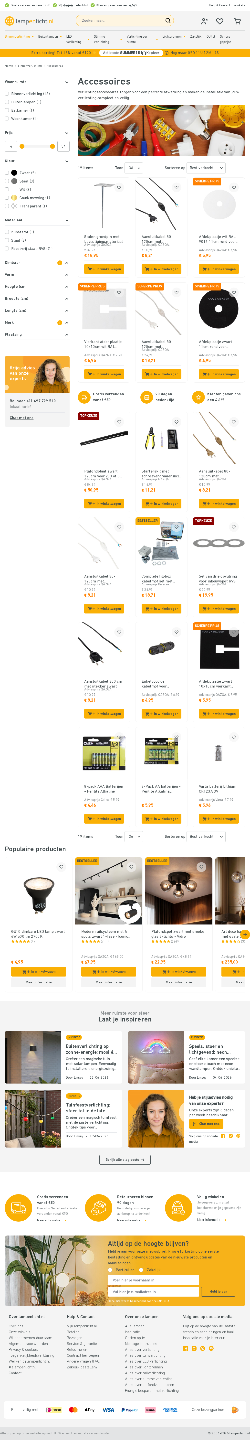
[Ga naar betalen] (245, 934)
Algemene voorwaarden (28, 1344)
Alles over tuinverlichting (145, 1356)
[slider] (22, 146)
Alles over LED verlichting (146, 1362)
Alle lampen (135, 1326)
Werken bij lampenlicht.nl (29, 1362)
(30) (244, 942)
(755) (105, 942)
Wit (25, 190)
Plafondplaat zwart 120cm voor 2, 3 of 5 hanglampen (102, 474)
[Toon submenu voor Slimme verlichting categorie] (121, 39)
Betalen (73, 1332)
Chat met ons (21, 418)
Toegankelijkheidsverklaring (31, 1356)
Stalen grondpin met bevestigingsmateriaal (103, 239)
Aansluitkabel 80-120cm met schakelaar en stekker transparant (161, 344)
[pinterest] (238, 1139)
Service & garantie (82, 1344)
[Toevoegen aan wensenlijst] (119, 187)
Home (9, 65)
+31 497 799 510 (41, 401)
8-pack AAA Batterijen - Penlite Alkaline (103, 789)
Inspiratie (132, 1332)
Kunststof (22, 232)
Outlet (211, 37)
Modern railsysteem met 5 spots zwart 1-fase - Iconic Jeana (104, 934)
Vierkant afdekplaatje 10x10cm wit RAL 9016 (103, 344)
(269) (175, 942)
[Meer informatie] (166, 53)
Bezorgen (74, 1338)
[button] (125, 53)
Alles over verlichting (142, 1350)
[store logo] (29, 21)
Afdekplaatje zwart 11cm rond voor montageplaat (215, 344)
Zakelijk (196, 37)
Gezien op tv (135, 1338)
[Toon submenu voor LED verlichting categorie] (88, 39)
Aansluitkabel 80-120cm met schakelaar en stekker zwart (161, 239)
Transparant (33, 206)
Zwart (28, 173)
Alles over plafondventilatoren (149, 1385)
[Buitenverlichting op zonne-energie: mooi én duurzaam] (33, 1057)
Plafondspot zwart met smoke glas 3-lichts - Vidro (177, 934)
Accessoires (55, 65)
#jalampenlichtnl (22, 1367)
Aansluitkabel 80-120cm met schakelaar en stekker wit (103, 579)
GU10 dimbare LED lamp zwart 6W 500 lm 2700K (38, 934)
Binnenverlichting (17, 37)
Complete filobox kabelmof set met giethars (157, 579)
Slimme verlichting (101, 39)
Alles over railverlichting (145, 1373)
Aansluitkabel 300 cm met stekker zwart (103, 684)
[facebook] (223, 1139)
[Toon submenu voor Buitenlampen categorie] (61, 36)
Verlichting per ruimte (137, 39)
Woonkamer (24, 119)
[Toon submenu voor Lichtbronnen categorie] (184, 36)
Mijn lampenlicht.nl (82, 1326)
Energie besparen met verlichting (152, 1391)
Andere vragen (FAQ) (84, 1362)
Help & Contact (219, 5)
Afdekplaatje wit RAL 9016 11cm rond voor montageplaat (217, 239)
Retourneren (77, 1350)
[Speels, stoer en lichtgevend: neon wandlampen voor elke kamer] (156, 1057)
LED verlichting (74, 39)
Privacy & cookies (23, 1350)
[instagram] (231, 1139)
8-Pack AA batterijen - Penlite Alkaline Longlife (161, 789)
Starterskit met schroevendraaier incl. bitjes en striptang (161, 474)
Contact (15, 1373)
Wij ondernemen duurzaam (30, 1338)
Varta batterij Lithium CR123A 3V (217, 789)
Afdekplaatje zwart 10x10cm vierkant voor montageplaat (215, 684)
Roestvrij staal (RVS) (31, 249)
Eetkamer (22, 111)
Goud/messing (35, 198)
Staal (27, 181)
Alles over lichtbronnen (144, 1367)
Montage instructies (141, 1344)
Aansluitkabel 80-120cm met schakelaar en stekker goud (218, 474)
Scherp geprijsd (225, 39)
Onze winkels (20, 1332)
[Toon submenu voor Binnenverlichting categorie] (32, 36)
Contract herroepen (83, 1356)
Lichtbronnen (172, 37)
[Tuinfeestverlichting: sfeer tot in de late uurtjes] (33, 1119)
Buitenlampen (48, 37)
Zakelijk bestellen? (82, 1367)
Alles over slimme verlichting (149, 1379)
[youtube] (211, 1348)
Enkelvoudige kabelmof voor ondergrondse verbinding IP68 (155, 684)
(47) (34, 942)
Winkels (239, 5)
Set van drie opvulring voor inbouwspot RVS (218, 579)
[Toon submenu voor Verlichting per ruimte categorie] (157, 39)
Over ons (16, 1326)
